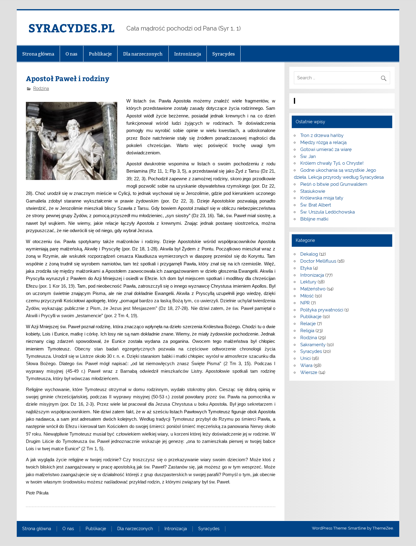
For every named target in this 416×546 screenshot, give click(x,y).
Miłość (307, 296)
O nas (71, 54)
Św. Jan (308, 156)
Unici (305, 358)
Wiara (306, 365)
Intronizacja (187, 54)
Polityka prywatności (321, 310)
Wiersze (308, 372)
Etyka (306, 268)
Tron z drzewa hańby (322, 135)
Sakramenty (313, 344)
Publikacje (100, 54)
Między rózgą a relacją (323, 142)
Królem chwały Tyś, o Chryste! (332, 163)
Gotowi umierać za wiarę (326, 149)
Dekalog (309, 254)
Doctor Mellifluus (318, 261)
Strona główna (38, 54)
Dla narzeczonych (143, 54)
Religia (307, 330)
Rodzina (41, 88)
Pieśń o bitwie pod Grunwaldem (333, 184)
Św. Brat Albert (315, 205)
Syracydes (223, 54)
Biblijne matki (314, 219)
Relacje (308, 323)
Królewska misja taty (321, 198)
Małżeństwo (313, 289)
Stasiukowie (312, 191)
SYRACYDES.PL (71, 27)
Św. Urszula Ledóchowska (327, 212)
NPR (305, 303)
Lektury (308, 282)
